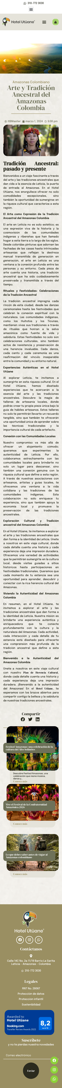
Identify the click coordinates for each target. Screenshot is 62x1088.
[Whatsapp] (54, 1079)
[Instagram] (54, 1070)
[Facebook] (54, 1060)
